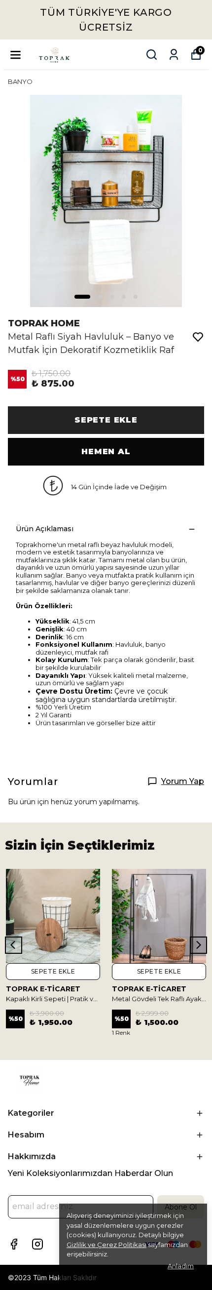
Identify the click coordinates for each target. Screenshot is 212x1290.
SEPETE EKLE (106, 420)
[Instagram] (37, 1244)
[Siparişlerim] (174, 54)
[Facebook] (14, 1244)
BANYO (20, 81)
